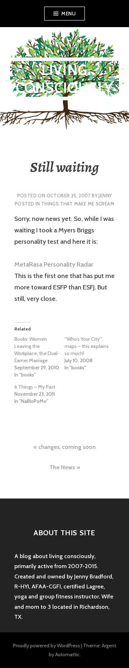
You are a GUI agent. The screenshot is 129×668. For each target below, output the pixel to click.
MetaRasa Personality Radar (53, 264)
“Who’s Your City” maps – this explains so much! (86, 346)
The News (62, 467)
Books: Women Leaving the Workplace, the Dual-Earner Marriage (36, 350)
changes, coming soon (67, 447)
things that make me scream (77, 204)
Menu (68, 13)
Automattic (67, 654)
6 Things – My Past (34, 387)
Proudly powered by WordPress (46, 645)
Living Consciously (64, 78)
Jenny (105, 195)
